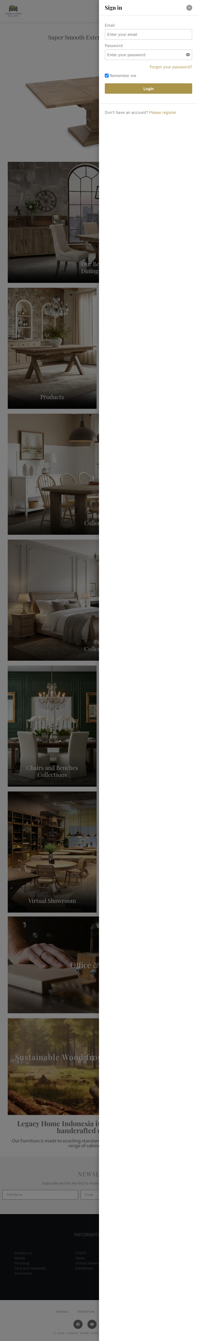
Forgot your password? (171, 66)
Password (114, 45)
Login (148, 88)
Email (110, 25)
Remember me (123, 76)
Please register (162, 112)
